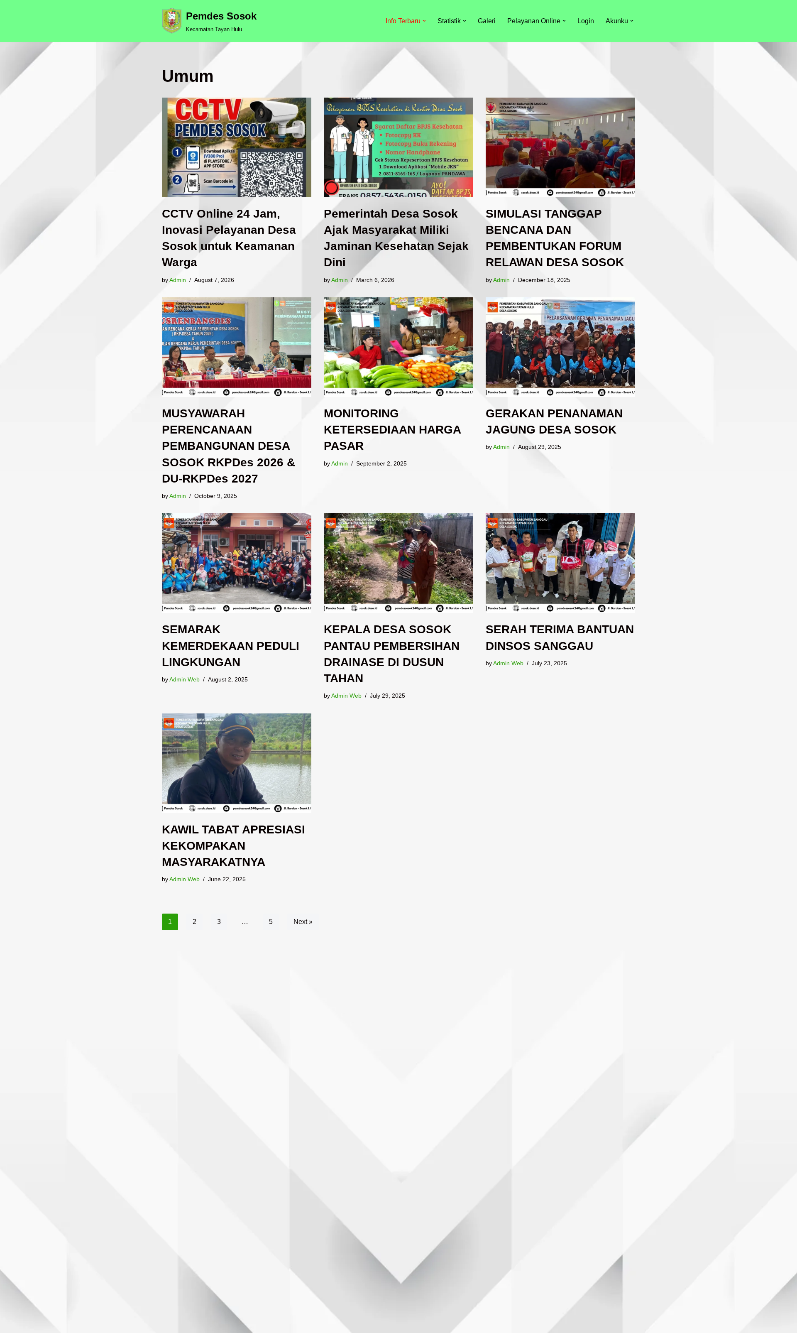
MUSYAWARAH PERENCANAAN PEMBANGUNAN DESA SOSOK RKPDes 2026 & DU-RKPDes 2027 (228, 446)
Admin (177, 280)
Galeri (487, 21)
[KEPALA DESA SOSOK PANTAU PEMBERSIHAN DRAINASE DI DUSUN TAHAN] (398, 563)
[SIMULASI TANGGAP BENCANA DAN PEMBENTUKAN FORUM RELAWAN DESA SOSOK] (560, 147)
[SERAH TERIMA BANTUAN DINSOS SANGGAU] (560, 563)
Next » (303, 921)
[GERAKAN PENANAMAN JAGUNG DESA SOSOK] (560, 347)
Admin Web (184, 679)
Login (585, 21)
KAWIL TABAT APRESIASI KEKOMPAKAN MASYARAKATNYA (233, 845)
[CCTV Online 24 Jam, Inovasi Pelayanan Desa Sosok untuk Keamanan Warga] (236, 147)
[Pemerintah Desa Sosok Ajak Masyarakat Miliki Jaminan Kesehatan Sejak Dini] (398, 147)
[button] (424, 20)
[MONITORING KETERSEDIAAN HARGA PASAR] (398, 347)
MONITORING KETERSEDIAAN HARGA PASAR (392, 429)
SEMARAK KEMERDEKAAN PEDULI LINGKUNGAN (230, 645)
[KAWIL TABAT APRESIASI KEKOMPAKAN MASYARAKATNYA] (236, 763)
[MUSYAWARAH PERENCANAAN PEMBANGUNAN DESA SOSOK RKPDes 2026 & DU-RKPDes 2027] (236, 347)
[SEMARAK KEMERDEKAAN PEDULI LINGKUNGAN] (236, 563)
